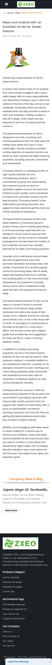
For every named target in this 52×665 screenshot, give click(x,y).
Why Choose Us (11, 636)
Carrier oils (8, 591)
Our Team (8, 641)
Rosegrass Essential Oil (15, 609)
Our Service (9, 645)
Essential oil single (12, 582)
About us (7, 631)
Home (10, 13)
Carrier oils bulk (11, 577)
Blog (17, 13)
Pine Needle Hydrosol (14, 604)
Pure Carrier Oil (11, 614)
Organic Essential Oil (14, 618)
